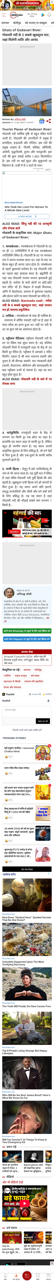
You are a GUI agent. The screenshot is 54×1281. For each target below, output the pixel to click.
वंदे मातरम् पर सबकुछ (36, 23)
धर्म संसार (11, 1228)
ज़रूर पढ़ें (11, 1147)
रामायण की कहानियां (33, 681)
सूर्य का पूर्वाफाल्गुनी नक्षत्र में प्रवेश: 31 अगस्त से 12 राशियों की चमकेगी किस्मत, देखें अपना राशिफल (33, 1249)
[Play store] (43, 15)
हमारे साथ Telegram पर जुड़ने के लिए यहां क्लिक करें (27, 639)
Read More (14, 532)
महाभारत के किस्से (12, 681)
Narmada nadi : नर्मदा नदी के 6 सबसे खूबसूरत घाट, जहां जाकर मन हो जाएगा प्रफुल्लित (27, 305)
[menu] (5, 15)
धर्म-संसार (35, 675)
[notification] (49, 15)
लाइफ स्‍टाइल (21, 675)
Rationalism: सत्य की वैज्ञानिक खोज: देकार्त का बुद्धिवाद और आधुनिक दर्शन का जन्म (33, 1168)
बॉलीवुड (17, 23)
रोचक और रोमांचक (12, 687)
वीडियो (10, 1177)
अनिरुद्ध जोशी (20, 119)
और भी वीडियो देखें (12, 1182)
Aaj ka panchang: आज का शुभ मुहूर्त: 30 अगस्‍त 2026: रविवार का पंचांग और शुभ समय (12, 1249)
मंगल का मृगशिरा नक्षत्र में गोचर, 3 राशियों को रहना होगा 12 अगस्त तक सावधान (11, 1168)
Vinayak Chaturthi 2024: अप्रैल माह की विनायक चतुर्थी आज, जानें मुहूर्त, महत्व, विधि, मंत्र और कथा (26, 660)
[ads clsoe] (52, 1263)
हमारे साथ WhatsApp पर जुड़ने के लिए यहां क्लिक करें (27, 630)
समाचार (5, 23)
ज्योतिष (7, 675)
